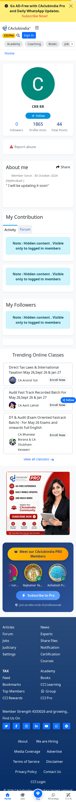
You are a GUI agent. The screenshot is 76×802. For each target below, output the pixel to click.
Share (65, 167)
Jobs (6, 640)
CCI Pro (46, 698)
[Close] (71, 6)
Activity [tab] (10, 229)
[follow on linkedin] (36, 726)
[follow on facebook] (16, 726)
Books (53, 44)
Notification (50, 647)
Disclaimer (54, 761)
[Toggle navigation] (37, 27)
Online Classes (38, 355)
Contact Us (52, 771)
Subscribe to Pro (41, 595)
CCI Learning (51, 684)
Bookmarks (12, 684)
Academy (13, 44)
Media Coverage (27, 751)
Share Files (49, 640)
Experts (47, 634)
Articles (8, 627)
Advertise (54, 751)
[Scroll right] (71, 44)
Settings (9, 654)
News (45, 627)
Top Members (14, 691)
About (23, 741)
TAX (6, 671)
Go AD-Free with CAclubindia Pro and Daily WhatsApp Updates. (37, 11)
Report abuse (25, 146)
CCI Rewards (13, 698)
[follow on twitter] (6, 726)
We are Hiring (47, 741)
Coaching (34, 44)
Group (50, 691)
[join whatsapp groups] (56, 726)
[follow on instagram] (26, 726)
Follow (40, 116)
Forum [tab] (25, 229)
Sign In (29, 35)
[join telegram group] (66, 726)
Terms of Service (26, 761)
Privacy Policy (26, 771)
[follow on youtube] (46, 726)
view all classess (37, 459)
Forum (8, 634)
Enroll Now (57, 380)
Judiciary (9, 647)
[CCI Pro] (38, 503)
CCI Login (38, 781)
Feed (6, 677)
